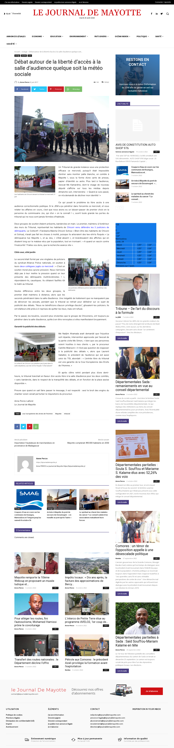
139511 (55, 588)
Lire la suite (122, 338)
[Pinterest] (29, 426)
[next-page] (121, 207)
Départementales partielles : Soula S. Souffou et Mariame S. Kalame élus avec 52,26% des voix (137, 471)
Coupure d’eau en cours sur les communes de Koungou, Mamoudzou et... (145, 170)
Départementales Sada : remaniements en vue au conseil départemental (134, 386)
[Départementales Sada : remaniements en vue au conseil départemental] (138, 363)
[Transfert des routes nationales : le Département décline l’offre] (36, 645)
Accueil (17, 52)
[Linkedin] (157, 14)
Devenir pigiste (54, 718)
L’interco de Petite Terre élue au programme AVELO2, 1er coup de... (86, 620)
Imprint (9, 724)
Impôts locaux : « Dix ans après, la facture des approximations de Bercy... (86, 581)
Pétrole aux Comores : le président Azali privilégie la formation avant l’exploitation (86, 663)
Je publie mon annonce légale (60, 724)
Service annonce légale (125, 152)
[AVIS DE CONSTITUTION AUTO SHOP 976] (138, 125)
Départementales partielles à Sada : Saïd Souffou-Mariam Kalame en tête (137, 641)
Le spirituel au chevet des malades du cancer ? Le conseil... (142, 196)
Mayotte (58, 414)
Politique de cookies (14, 715)
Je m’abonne (53, 727)
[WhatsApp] (36, 426)
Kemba (67, 670)
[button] (167, 13)
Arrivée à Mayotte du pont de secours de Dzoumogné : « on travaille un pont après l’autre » (59, 515)
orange (24, 52)
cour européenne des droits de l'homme (37, 414)
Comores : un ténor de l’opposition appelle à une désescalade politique (134, 550)
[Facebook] (151, 14)
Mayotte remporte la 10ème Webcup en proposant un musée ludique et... (34, 581)
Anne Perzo (24, 82)
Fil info (17, 509)
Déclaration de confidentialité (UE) (20, 721)
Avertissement (12, 727)
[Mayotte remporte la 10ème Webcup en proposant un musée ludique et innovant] (36, 563)
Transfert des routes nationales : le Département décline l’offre (36, 661)
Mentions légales (13, 718)
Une (29, 56)
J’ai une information (56, 715)
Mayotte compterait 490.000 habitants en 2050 (88, 443)
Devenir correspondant (57, 721)
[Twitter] (162, 14)
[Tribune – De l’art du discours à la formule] (138, 290)
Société (24, 56)
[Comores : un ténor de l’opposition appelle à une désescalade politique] (138, 527)
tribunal (67, 414)
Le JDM (118, 317)
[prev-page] (117, 207)
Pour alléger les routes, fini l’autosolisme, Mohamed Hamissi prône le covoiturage (35, 622)
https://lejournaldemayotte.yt (46, 462)
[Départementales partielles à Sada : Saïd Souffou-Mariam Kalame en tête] (138, 618)
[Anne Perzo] (16, 82)
